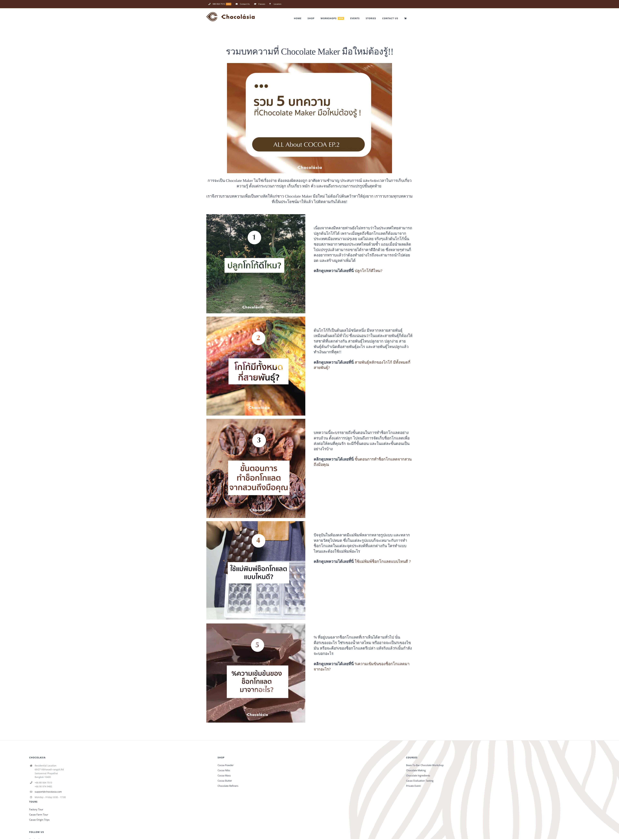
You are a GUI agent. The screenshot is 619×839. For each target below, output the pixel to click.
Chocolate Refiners (228, 785)
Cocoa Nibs (224, 770)
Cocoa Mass (224, 775)
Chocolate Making (416, 770)
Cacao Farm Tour (38, 814)
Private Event (413, 785)
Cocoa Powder (226, 765)
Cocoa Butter (225, 780)
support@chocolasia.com (48, 791)
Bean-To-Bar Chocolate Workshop (425, 765)
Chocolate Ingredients (418, 775)
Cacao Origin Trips (39, 819)
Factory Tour (36, 809)
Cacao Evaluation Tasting (419, 780)
